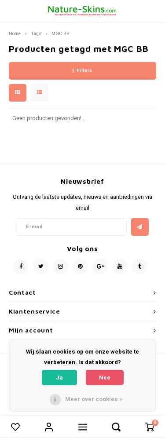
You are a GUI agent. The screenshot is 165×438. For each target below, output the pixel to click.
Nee (104, 377)
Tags (36, 33)
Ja (59, 377)
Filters (84, 70)
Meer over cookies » (93, 399)
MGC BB (60, 33)
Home (15, 33)
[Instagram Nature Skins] (60, 266)
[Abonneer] (140, 227)
